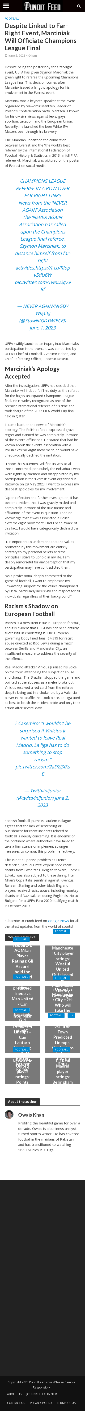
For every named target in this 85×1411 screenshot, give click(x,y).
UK (71, 1015)
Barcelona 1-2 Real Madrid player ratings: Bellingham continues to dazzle (62, 1074)
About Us (14, 1394)
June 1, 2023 (42, 327)
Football (12, 19)
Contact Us (16, 1403)
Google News (58, 920)
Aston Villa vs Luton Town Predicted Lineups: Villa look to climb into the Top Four (63, 1042)
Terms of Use (67, 1403)
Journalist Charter (41, 1394)
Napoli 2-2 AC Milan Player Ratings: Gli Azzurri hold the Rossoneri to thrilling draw (22, 966)
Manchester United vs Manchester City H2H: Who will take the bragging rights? (62, 1002)
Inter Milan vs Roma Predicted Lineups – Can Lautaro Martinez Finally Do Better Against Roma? (22, 1043)
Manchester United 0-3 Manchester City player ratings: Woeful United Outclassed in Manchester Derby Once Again (62, 966)
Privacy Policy (41, 1403)
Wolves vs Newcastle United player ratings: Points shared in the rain (22, 1074)
